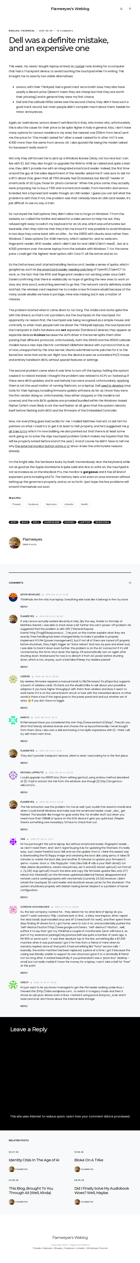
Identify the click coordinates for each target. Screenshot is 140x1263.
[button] (121, 9)
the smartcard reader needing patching (65, 269)
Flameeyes (32, 539)
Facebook (69, 1248)
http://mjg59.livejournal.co (46, 633)
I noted (79, 66)
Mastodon (47, 1248)
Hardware (52, 522)
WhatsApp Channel (97, 1248)
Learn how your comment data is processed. (98, 1116)
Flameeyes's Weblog (70, 9)
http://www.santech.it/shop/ (95, 722)
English (14, 30)
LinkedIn (80, 1248)
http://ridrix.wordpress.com (54, 991)
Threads (37, 1248)
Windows (102, 522)
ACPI (14, 522)
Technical (28, 30)
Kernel (70, 522)
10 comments (65, 30)
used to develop (112, 386)
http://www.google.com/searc (68, 927)
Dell (36, 522)
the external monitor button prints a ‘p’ (42, 446)
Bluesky (59, 1248)
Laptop (85, 522)
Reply (24, 606)
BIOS (25, 522)
